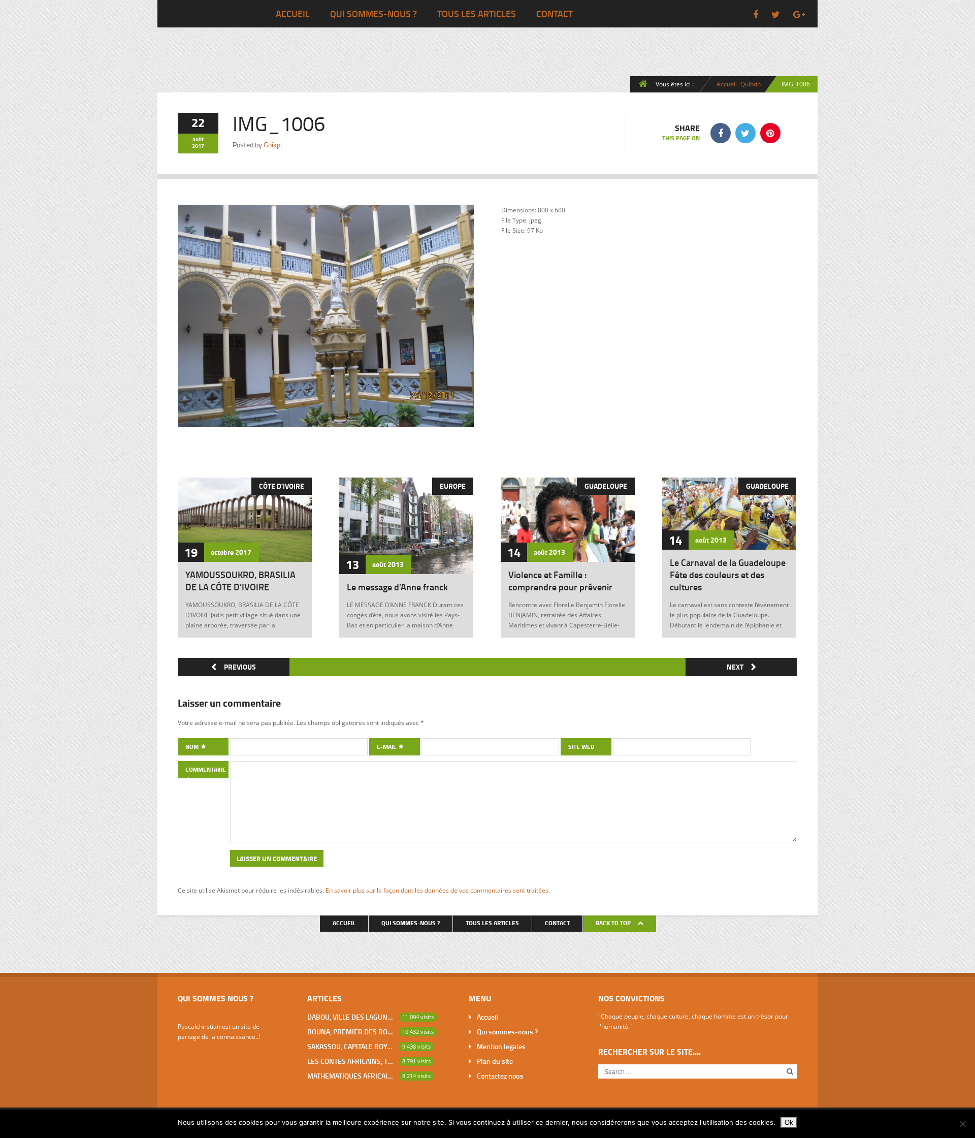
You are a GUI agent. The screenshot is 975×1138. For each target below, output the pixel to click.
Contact (554, 13)
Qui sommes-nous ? (373, 13)
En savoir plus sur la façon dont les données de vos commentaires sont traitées (437, 890)
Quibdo (750, 84)
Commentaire (205, 769)
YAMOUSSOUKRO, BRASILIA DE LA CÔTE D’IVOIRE (240, 580)
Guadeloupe (605, 486)
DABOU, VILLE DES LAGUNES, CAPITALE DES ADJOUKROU (351, 1017)
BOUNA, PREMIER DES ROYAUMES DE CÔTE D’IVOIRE (351, 1031)
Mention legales (501, 1046)
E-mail (387, 746)
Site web (581, 746)
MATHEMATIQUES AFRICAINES (351, 1076)
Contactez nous (500, 1076)
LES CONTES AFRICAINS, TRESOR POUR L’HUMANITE (351, 1061)
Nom (192, 746)
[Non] (962, 1124)
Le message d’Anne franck (397, 586)
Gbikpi (273, 144)
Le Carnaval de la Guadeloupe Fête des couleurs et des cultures (728, 574)
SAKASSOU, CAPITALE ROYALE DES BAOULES (351, 1046)
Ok (789, 1122)
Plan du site (495, 1061)
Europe (453, 486)
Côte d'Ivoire (281, 486)
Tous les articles (476, 13)
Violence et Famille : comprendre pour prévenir (560, 580)
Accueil (293, 13)
